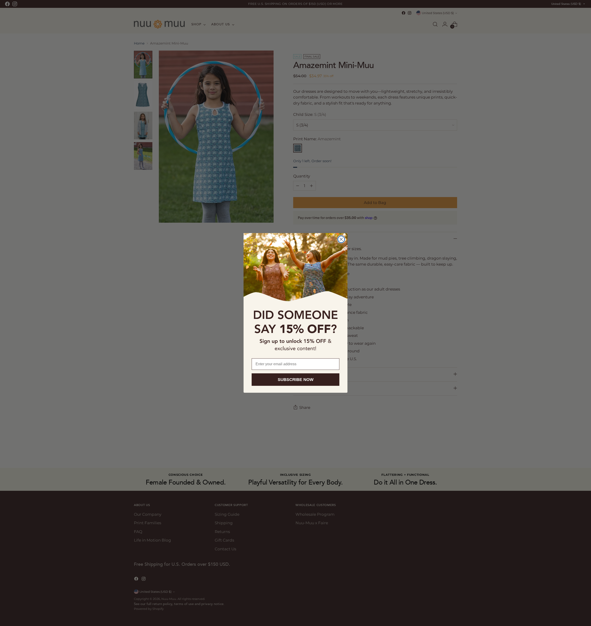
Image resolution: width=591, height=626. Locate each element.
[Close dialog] (341, 239)
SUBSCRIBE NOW (296, 379)
